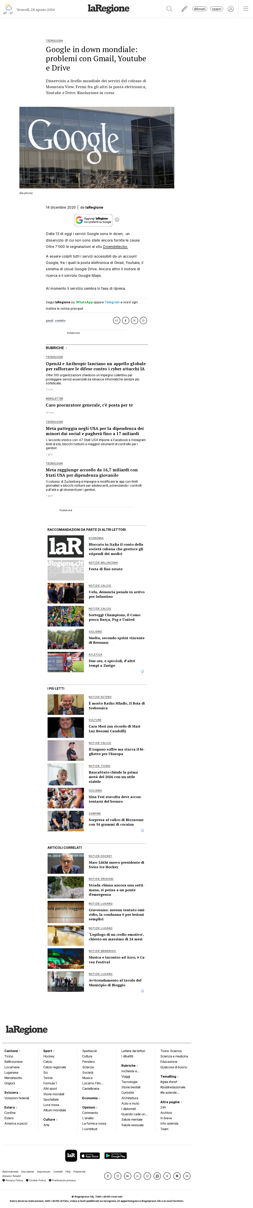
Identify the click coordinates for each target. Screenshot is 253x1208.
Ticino (8, 1056)
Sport (48, 1051)
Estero (10, 1107)
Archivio (166, 1113)
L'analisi (87, 1118)
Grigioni (9, 1083)
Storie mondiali (53, 1094)
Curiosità (127, 1092)
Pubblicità (79, 1171)
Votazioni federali (16, 1098)
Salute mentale (132, 1119)
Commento (90, 1113)
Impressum (43, 1171)
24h (163, 1107)
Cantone (11, 1051)
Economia (90, 1098)
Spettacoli (89, 1051)
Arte (46, 1125)
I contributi (89, 1129)
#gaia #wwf (168, 1082)
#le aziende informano (168, 1093)
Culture (49, 1119)
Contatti (58, 1171)
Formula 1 (50, 1083)
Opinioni (89, 1107)
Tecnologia (129, 1082)
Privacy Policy (14, 1180)
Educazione (168, 1062)
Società (87, 1072)
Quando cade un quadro (133, 1114)
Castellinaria (90, 1089)
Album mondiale (54, 1110)
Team (164, 1129)
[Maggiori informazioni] (117, 220)
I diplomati (128, 1109)
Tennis (48, 1078)
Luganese (11, 1072)
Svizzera (11, 1092)
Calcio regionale (54, 1067)
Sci (45, 1072)
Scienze (88, 1067)
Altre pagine (170, 1102)
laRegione (94, 207)
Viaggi (125, 1076)
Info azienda (169, 1123)
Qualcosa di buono (173, 1067)
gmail (49, 320)
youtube (60, 320)
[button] (107, 1176)
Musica (87, 1078)
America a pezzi (15, 1123)
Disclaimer (27, 1171)
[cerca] (169, 9)
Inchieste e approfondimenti (133, 1071)
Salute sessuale (132, 1125)
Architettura (129, 1098)
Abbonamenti (10, 1171)
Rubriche (128, 1066)
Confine (10, 1113)
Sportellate (51, 1099)
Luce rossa (51, 1105)
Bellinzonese (13, 1062)
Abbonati (199, 9)
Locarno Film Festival (91, 1083)
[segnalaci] (184, 9)
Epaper (216, 9)
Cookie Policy (37, 1180)
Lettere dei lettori (133, 1051)
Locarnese (12, 1067)
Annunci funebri (11, 1176)
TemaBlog (168, 1076)
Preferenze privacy (63, 1180)
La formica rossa (94, 1123)
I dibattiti (127, 1056)
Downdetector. (115, 246)
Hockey (49, 1056)
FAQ (68, 1171)
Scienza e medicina (174, 1056)
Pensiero (88, 1062)
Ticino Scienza (171, 1051)
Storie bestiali (130, 1087)
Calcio (47, 1062)
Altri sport (50, 1089)
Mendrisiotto (13, 1078)
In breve (166, 1118)
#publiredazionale (172, 1087)
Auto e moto (130, 1103)
